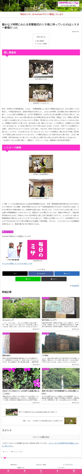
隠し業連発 (40, 41)
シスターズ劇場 (42, 44)
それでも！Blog (8, 231)
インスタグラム (68, 464)
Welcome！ (14, 464)
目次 (38, 37)
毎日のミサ (20, 467)
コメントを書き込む (41, 437)
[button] (54, 279)
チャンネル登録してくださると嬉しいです (17, 263)
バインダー (61, 467)
